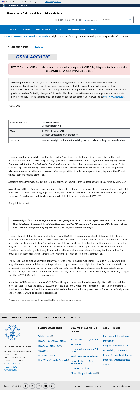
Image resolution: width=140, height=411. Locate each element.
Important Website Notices (116, 359)
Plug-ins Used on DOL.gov (115, 345)
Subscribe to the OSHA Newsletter (82, 362)
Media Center (59, 317)
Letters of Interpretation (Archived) (30, 36)
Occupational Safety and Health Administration (34, 13)
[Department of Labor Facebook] (25, 386)
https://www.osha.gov (113, 96)
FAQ (68, 20)
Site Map (107, 364)
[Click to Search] (130, 19)
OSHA (12, 29)
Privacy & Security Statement (117, 354)
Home (7, 36)
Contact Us (59, 20)
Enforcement (42, 29)
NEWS (93, 29)
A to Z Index (77, 20)
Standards (25, 29)
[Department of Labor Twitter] (32, 386)
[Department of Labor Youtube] (45, 386)
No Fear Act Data (46, 355)
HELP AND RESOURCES (76, 29)
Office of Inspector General (84, 373)
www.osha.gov (10, 370)
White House (44, 336)
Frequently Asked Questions (85, 339)
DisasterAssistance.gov (49, 345)
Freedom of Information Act (117, 335)
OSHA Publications (80, 368)
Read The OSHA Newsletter (84, 356)
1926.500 (39, 46)
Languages (92, 20)
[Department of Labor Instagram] (39, 386)
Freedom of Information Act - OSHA (85, 350)
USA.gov (42, 350)
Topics (58, 29)
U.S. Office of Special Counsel (52, 360)
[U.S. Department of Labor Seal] (12, 332)
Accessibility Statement (115, 350)
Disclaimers (109, 340)
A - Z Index (76, 344)
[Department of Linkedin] (52, 386)
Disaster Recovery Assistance (52, 340)
